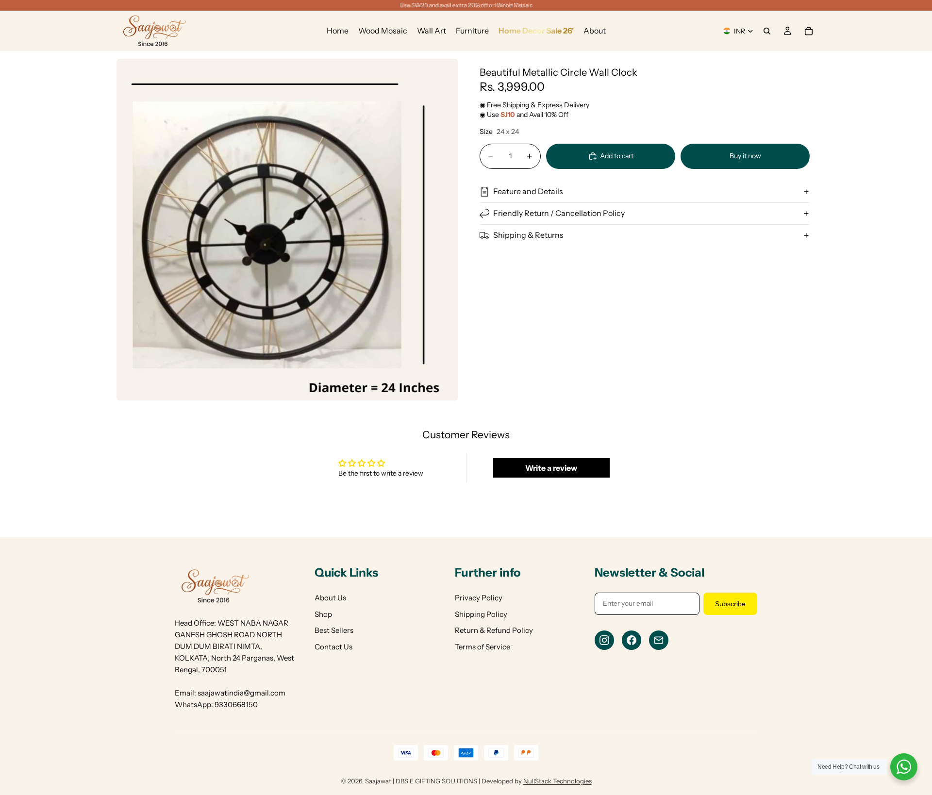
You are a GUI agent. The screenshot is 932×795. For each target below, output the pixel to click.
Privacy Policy (478, 597)
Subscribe (730, 604)
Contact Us (333, 646)
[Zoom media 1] (287, 229)
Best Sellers (334, 630)
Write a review (551, 468)
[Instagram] (604, 640)
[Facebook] (631, 640)
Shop (323, 614)
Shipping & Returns (528, 235)
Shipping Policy (481, 614)
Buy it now (745, 155)
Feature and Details (528, 191)
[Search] (767, 31)
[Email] (658, 640)
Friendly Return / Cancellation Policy (559, 213)
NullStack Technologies (557, 781)
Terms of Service (482, 646)
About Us (330, 597)
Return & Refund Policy (494, 630)
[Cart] (808, 31)
